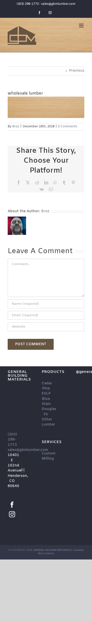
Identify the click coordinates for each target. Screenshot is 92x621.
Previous (76, 70)
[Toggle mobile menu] (81, 25)
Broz (15, 127)
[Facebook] (12, 505)
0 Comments (67, 127)
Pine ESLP (46, 391)
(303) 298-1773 (28, 4)
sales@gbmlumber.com (58, 4)
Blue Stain (46, 401)
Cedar (47, 383)
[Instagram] (12, 514)
